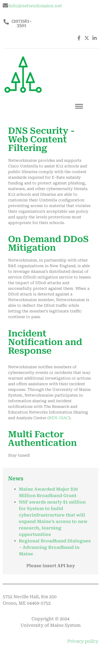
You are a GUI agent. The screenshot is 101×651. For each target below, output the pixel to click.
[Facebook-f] (79, 38)
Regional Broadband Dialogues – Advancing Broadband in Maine (55, 547)
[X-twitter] (86, 38)
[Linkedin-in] (94, 38)
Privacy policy (82, 641)
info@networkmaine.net (35, 5)
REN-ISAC (59, 418)
